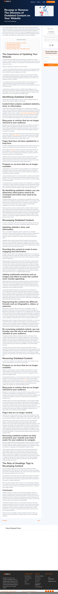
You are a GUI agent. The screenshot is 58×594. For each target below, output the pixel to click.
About (38, 2)
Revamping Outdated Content (14, 46)
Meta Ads (37, 582)
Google (13, 149)
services (25, 380)
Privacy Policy (25, 591)
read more (9, 539)
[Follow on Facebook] (46, 591)
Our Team (27, 580)
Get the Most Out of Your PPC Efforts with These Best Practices (22, 560)
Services (33, 2)
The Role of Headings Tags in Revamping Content (18, 48)
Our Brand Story (28, 578)
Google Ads (37, 580)
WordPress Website (39, 576)
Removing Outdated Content (13, 47)
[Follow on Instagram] (48, 591)
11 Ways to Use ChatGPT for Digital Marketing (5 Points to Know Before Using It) (26, 548)
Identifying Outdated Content (13, 44)
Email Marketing (38, 586)
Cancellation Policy (32, 591)
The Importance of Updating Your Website (16, 43)
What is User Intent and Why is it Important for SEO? (19, 535)
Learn (43, 2)
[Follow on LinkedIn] (53, 591)
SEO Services (38, 578)
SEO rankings (16, 135)
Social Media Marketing (38, 584)
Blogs (26, 582)
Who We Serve (28, 576)
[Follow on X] (50, 591)
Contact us (27, 583)
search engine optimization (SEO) (28, 113)
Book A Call (51, 1)
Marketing (13, 21)
